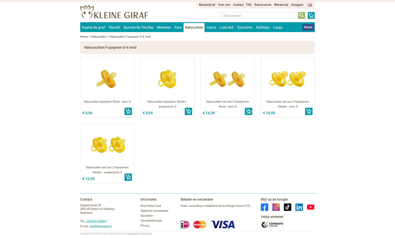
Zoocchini (244, 27)
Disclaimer (147, 215)
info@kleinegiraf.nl (100, 226)
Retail (308, 27)
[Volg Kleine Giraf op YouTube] (308, 206)
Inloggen (297, 4)
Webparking (133, 233)
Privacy (145, 225)
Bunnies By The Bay (138, 27)
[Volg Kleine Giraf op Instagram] (274, 206)
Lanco (211, 27)
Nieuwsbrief (207, 4)
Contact (238, 4)
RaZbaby (263, 27)
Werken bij (281, 4)
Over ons (224, 4)
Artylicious (147, 233)
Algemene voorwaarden (154, 210)
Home (84, 36)
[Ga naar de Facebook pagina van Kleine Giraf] (264, 206)
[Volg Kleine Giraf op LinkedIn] (297, 206)
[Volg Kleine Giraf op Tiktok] (285, 206)
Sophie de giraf (93, 27)
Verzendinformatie (151, 220)
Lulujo (277, 27)
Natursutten (194, 27)
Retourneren (262, 4)
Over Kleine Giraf (151, 205)
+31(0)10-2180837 (96, 221)
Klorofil (114, 27)
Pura (177, 27)
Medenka (164, 27)
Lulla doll (226, 27)
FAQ (249, 4)
